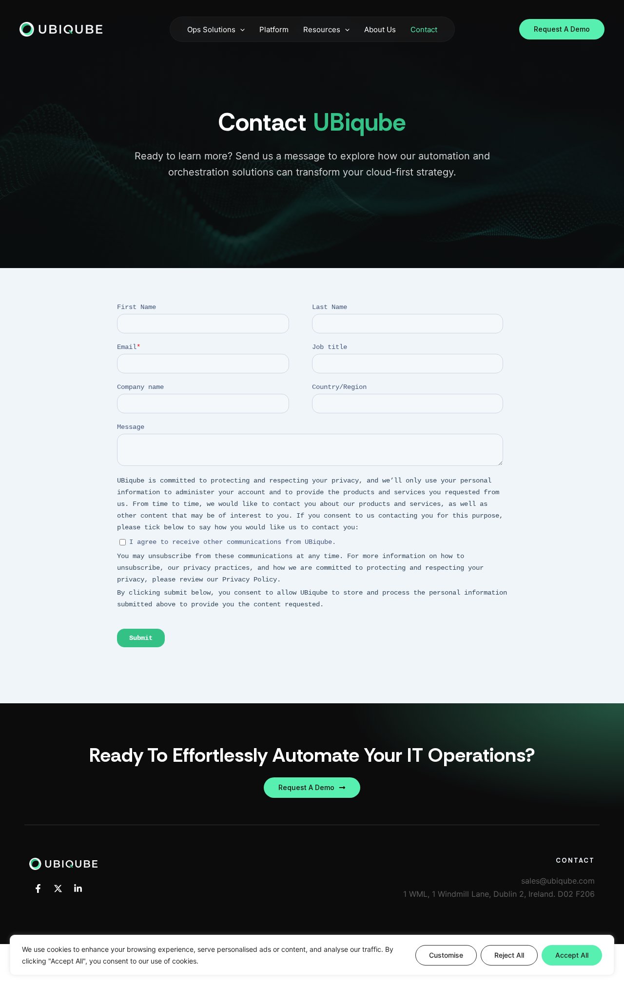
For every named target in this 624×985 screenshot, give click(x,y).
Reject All (509, 955)
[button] (561, 29)
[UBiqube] (61, 28)
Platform (274, 29)
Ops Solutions (211, 29)
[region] (312, 955)
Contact (423, 29)
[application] (240, 29)
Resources (321, 29)
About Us (380, 29)
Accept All (571, 955)
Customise (446, 955)
